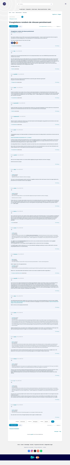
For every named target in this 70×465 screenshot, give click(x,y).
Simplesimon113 (14, 45)
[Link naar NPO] (37, 457)
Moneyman (15, 254)
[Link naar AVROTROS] (32, 457)
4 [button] (55, 26)
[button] (51, 4)
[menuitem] (56, 431)
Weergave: (17, 421)
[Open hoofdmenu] (65, 3)
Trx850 (15, 87)
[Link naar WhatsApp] (41, 451)
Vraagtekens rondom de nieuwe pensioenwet (30, 22)
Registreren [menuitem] (54, 14)
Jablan (15, 169)
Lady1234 (13, 174)
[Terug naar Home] (4, 3)
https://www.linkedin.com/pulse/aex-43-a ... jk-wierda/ (21, 137)
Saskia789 (15, 278)
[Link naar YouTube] (38, 451)
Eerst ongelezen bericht (43, 26)
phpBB (32, 434)
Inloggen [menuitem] (59, 14)
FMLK (14, 51)
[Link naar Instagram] (32, 451)
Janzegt (13, 273)
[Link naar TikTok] (35, 451)
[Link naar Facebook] (29, 451)
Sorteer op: (30, 421)
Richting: (42, 421)
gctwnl (15, 129)
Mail (17, 43)
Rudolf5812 (15, 74)
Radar (15, 32)
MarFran (15, 97)
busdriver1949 (16, 103)
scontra (15, 227)
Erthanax (15, 358)
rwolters (15, 188)
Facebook (12, 43)
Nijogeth (15, 404)
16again (13, 82)
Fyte (16, 82)
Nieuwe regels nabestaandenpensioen (18, 301)
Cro (14, 380)
